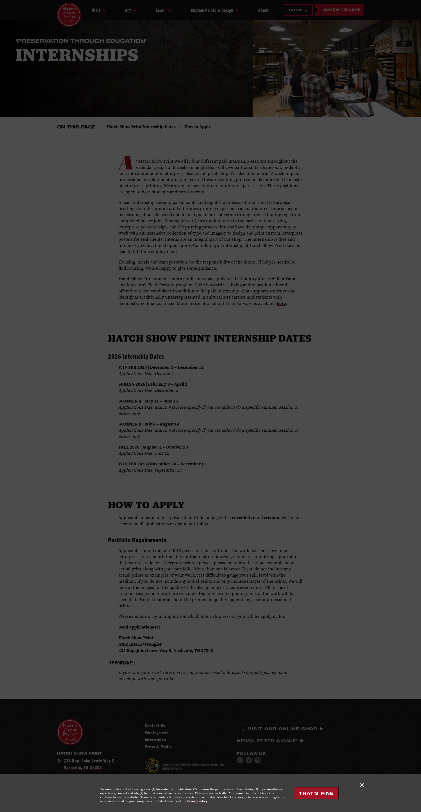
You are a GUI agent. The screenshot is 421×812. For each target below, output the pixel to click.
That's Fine (316, 793)
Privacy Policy (197, 801)
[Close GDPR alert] (362, 784)
